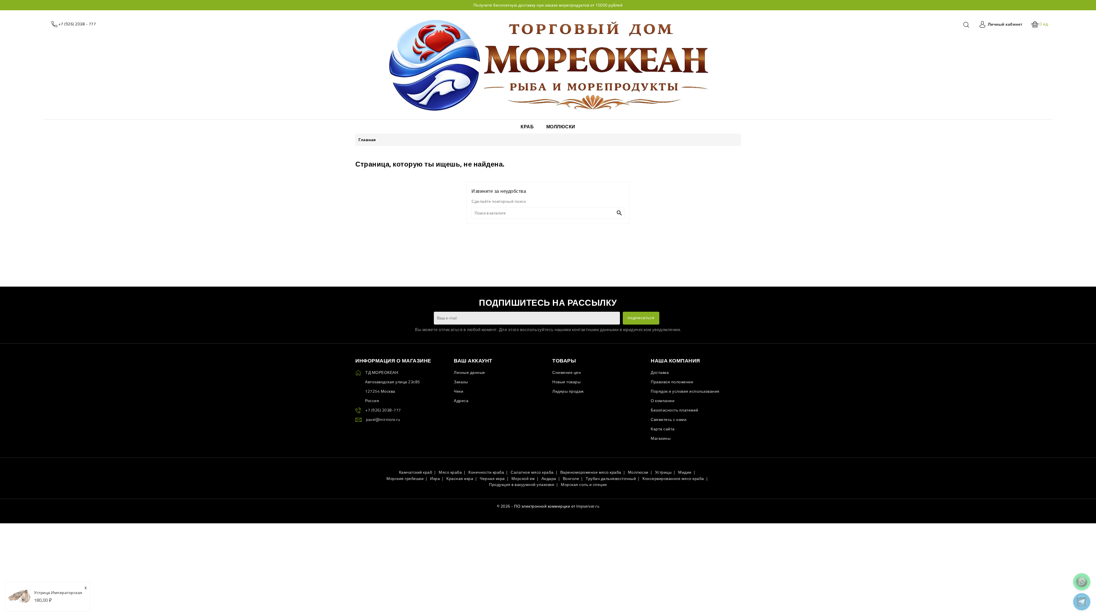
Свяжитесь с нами (668, 419)
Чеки (458, 391)
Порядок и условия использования (685, 391)
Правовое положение (672, 382)
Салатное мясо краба (532, 472)
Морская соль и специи (584, 484)
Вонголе (571, 478)
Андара (548, 478)
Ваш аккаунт (473, 360)
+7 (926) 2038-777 (383, 410)
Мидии (685, 472)
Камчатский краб (415, 472)
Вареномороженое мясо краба (590, 472)
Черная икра (492, 478)
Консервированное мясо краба (673, 478)
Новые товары (566, 382)
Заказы (461, 382)
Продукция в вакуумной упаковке (521, 484)
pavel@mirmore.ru (383, 419)
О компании (662, 400)
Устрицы (663, 472)
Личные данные (469, 372)
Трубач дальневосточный (611, 478)
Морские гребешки (405, 478)
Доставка (660, 372)
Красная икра (459, 478)
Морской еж (523, 478)
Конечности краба (486, 472)
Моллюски (638, 472)
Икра (435, 478)
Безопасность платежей (674, 410)
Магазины (660, 438)
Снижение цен (566, 372)
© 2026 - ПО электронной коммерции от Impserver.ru (548, 506)
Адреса (461, 400)
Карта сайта (663, 429)
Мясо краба (450, 472)
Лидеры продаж (568, 391)
